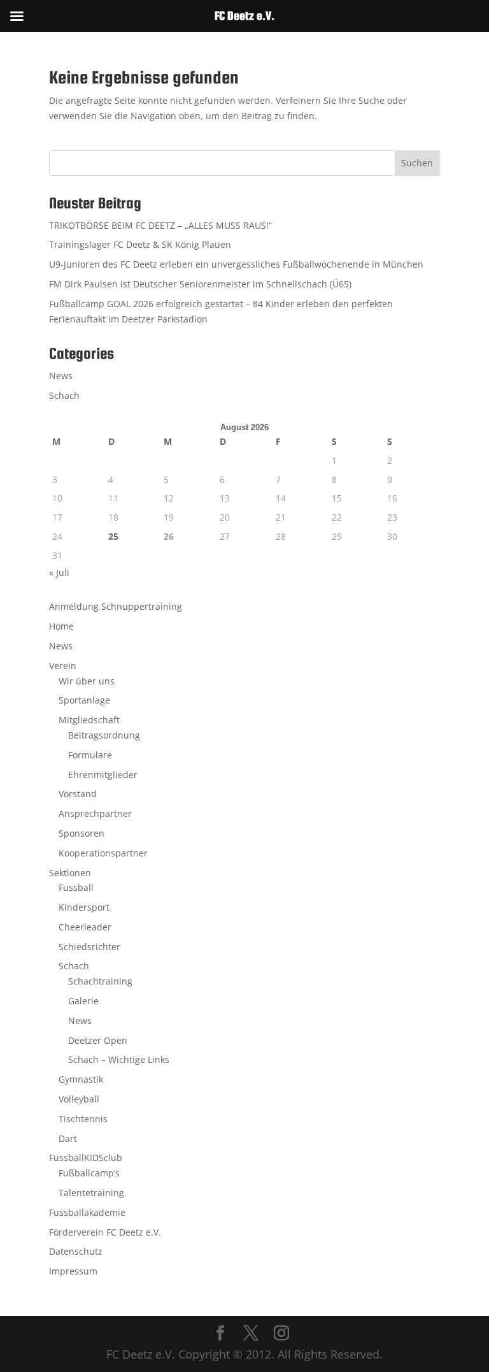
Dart (68, 1138)
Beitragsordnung (104, 735)
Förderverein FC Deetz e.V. (105, 1232)
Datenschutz (76, 1251)
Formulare (90, 755)
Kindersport (84, 907)
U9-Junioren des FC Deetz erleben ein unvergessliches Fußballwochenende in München (236, 264)
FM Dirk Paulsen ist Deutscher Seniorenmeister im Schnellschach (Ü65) (200, 284)
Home (61, 626)
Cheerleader (85, 927)
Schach (64, 395)
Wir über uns (87, 681)
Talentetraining (91, 1193)
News (61, 376)
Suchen (417, 163)
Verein (62, 666)
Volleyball (79, 1099)
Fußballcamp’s (89, 1173)
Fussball (76, 887)
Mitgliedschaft (89, 720)
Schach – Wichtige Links (118, 1059)
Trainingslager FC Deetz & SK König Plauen (140, 244)
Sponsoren (81, 833)
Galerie (83, 1001)
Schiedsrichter (89, 947)
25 (113, 536)
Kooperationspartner (103, 853)
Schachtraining (100, 981)
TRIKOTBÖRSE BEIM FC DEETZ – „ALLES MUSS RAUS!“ (160, 225)
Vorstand (78, 794)
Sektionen (70, 873)
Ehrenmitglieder (103, 775)
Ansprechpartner (95, 813)
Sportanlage (84, 700)
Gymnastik (81, 1079)
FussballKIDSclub (85, 1158)
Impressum (73, 1271)
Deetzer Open (97, 1040)
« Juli (59, 573)
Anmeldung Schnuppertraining (115, 606)
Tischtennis (83, 1119)
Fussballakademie (87, 1212)
